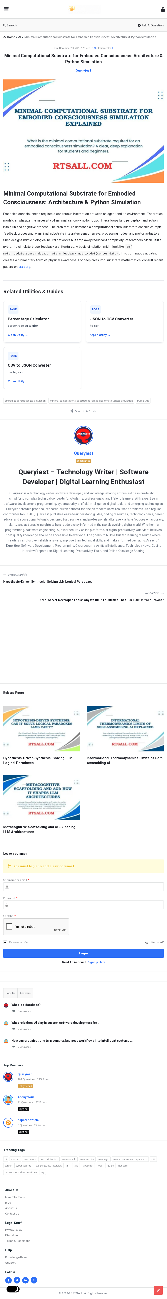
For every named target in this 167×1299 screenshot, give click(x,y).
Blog (8, 1202)
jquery (110, 1165)
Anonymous (26, 1097)
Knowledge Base (16, 1257)
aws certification (49, 1159)
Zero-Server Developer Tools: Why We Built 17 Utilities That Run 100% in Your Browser (102, 600)
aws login (104, 1159)
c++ (153, 1159)
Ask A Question (153, 25)
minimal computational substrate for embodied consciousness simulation (91, 400)
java (76, 1165)
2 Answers (24, 1029)
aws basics (29, 1159)
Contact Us (12, 1213)
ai (6, 1159)
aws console (69, 1159)
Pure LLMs (143, 400)
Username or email (16, 880)
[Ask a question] (158, 1290)
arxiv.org (24, 267)
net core (122, 1165)
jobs (100, 1165)
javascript (88, 1165)
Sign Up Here (96, 962)
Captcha (9, 916)
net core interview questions (21, 1172)
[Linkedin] (25, 1280)
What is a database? (26, 1005)
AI (95, 48)
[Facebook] (8, 1280)
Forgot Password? (153, 942)
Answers (25, 993)
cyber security (23, 1165)
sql (42, 1172)
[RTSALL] (86, 9)
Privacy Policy (13, 1230)
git (68, 1165)
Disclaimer (11, 1235)
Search (12, 25)
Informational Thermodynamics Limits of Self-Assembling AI (125, 760)
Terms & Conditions (17, 1240)
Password (10, 898)
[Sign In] (163, 9)
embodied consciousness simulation (25, 400)
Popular (10, 993)
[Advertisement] (83, 646)
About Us (11, 1208)
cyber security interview (49, 1165)
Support (10, 1262)
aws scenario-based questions (130, 1159)
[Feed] (34, 1280)
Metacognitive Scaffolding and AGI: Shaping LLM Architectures (39, 829)
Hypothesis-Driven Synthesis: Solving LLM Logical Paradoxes (47, 581)
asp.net (15, 1159)
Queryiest (83, 70)
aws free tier (87, 1159)
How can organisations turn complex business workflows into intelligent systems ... (72, 1040)
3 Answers (24, 1011)
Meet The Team (15, 1197)
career (8, 1165)
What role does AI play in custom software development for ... (56, 1022)
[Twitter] (17, 1280)
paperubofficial (29, 1120)
